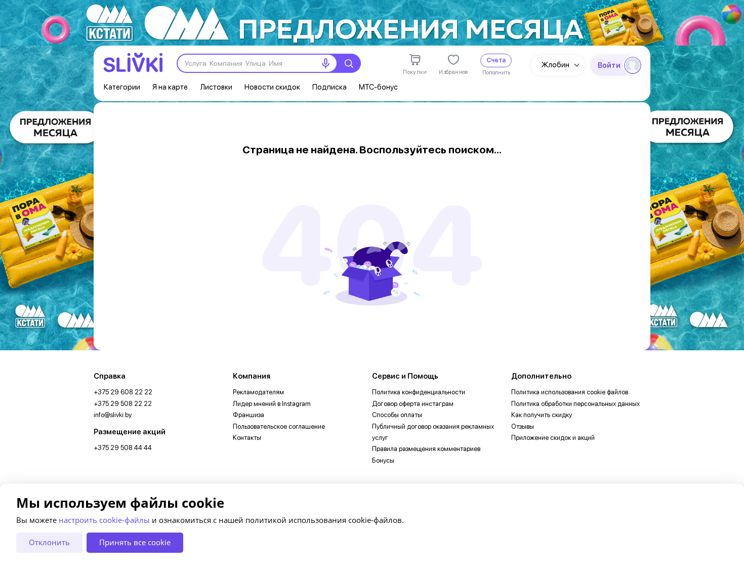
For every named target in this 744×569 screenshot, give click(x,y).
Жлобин (555, 64)
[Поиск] (349, 63)
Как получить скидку (541, 415)
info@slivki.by (113, 415)
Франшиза (248, 415)
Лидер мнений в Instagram (272, 404)
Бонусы (383, 460)
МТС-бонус (378, 87)
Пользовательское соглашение (279, 426)
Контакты (247, 437)
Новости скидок (272, 87)
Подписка (329, 87)
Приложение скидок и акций (553, 437)
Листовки (216, 87)
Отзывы (522, 426)
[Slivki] (133, 62)
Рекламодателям (258, 392)
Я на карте (170, 87)
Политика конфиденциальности (418, 392)
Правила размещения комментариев (426, 449)
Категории (122, 87)
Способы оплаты (397, 415)
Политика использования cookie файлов (569, 392)
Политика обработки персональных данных (575, 404)
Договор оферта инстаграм (412, 404)
